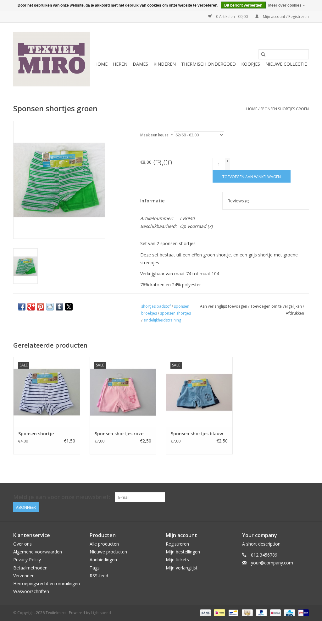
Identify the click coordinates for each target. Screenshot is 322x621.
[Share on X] (69, 306)
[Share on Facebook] (21, 306)
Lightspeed (101, 612)
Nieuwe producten (108, 552)
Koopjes (250, 64)
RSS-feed (99, 576)
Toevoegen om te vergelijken (276, 306)
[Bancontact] (233, 612)
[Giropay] (302, 612)
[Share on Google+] (31, 306)
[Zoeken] (263, 54)
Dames (140, 64)
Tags (95, 568)
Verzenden (24, 576)
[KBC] (289, 612)
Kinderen (164, 64)
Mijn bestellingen (183, 552)
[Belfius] (275, 612)
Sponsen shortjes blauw (197, 434)
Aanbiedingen (103, 560)
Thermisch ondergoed (208, 64)
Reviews (238, 201)
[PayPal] (261, 612)
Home (101, 64)
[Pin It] (40, 306)
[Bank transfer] (205, 612)
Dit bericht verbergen (243, 5)
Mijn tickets (177, 560)
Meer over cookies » (286, 5)
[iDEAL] (219, 612)
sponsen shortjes (175, 313)
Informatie (152, 201)
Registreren (177, 544)
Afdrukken (295, 313)
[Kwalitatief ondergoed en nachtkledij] (51, 59)
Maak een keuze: (156, 135)
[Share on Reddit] (50, 306)
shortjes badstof (156, 306)
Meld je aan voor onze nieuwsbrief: (61, 497)
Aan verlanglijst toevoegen (224, 306)
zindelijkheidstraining (162, 320)
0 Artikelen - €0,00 (232, 16)
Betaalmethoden (30, 568)
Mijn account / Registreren (285, 16)
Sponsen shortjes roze (119, 434)
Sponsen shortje (36, 434)
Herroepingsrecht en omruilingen (46, 583)
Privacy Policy (27, 560)
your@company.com (272, 563)
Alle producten (104, 544)
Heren (120, 64)
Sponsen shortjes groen (284, 109)
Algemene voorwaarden (37, 552)
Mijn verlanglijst (181, 568)
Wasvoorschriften (31, 591)
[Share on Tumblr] (59, 306)
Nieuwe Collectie (286, 64)
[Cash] (246, 612)
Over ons (22, 544)
